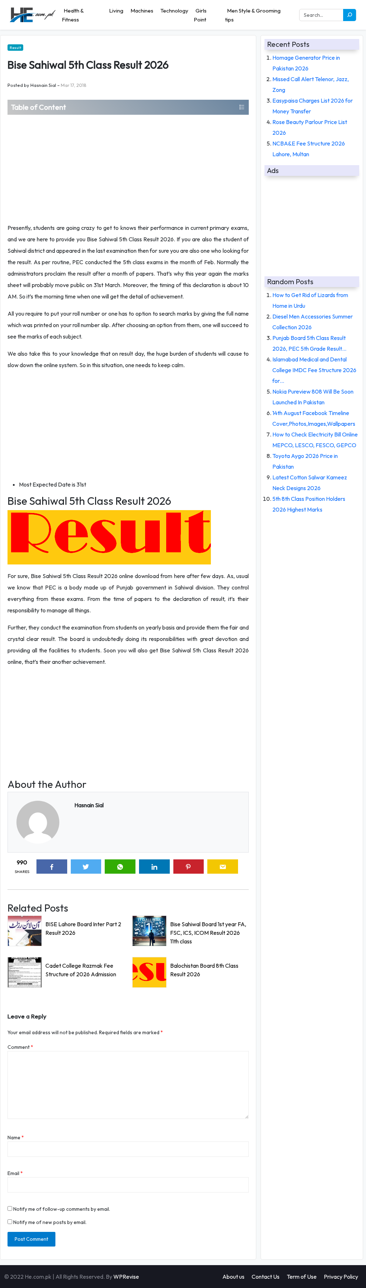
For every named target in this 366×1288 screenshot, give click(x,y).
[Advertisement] (128, 168)
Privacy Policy (341, 1276)
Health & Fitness (73, 15)
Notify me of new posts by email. (49, 1222)
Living (116, 10)
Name (16, 1137)
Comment (20, 1047)
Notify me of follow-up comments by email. (61, 1209)
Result (15, 47)
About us (233, 1276)
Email (15, 1173)
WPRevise (126, 1276)
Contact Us (266, 1276)
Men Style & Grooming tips (253, 15)
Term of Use (302, 1276)
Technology (174, 10)
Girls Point (200, 15)
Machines (141, 10)
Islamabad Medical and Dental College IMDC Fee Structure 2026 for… (314, 370)
